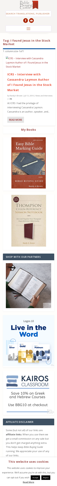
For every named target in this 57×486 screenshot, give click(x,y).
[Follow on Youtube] (31, 20)
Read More (15, 119)
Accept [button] (35, 477)
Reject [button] (46, 477)
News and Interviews (44, 95)
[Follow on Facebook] (25, 20)
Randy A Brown (16, 95)
